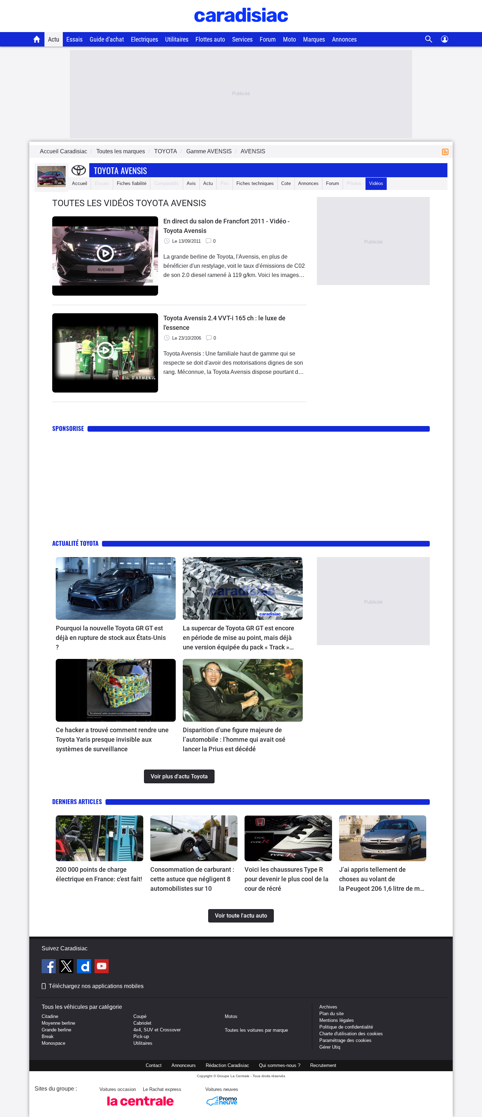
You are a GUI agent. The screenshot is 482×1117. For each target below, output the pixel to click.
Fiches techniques (255, 183)
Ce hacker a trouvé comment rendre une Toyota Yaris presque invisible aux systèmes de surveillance (112, 739)
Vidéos (376, 183)
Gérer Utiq (329, 1047)
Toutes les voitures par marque (256, 1030)
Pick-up (141, 1036)
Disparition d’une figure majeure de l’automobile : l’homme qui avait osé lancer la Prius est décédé (234, 739)
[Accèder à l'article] (116, 588)
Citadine (50, 1016)
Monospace (53, 1043)
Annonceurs (183, 1065)
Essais (74, 39)
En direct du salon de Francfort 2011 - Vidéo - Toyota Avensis (226, 225)
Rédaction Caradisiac (227, 1065)
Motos (231, 1016)
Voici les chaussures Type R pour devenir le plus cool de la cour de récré (287, 879)
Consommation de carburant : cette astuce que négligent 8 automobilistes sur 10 (192, 879)
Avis (191, 183)
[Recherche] (429, 39)
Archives (328, 1007)
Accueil (79, 183)
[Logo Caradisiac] (241, 28)
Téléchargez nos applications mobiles (96, 986)
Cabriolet (142, 1023)
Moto (289, 39)
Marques (314, 39)
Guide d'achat (107, 39)
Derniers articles (77, 801)
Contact (154, 1065)
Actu (53, 39)
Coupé (139, 1016)
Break (48, 1036)
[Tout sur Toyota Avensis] (51, 185)
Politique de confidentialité (346, 1027)
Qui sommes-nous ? (279, 1065)
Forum (268, 39)
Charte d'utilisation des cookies (351, 1033)
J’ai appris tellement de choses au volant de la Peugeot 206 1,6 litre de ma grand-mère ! (381, 879)
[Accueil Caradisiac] (36, 39)
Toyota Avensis (120, 170)
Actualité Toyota (75, 543)
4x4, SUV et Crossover (157, 1029)
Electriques (144, 39)
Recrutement (323, 1065)
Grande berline (56, 1029)
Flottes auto (210, 39)
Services (242, 39)
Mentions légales (336, 1020)
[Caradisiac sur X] (67, 967)
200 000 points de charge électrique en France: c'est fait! (99, 874)
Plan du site (331, 1013)
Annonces (344, 39)
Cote (286, 183)
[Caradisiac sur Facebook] (50, 967)
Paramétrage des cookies (345, 1040)
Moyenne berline (58, 1023)
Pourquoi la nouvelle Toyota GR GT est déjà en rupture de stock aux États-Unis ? (111, 637)
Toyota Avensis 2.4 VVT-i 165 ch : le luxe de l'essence (224, 322)
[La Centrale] (140, 1107)
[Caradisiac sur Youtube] (102, 967)
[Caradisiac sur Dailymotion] (85, 967)
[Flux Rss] (447, 151)
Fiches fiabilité (131, 183)
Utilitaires (176, 39)
